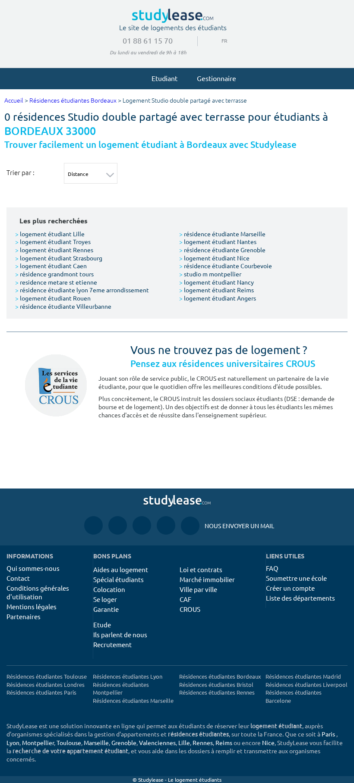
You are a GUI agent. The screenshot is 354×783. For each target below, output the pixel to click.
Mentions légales (31, 606)
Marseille (96, 742)
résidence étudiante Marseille (222, 234)
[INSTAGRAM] (117, 525)
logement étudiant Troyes (53, 241)
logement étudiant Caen (51, 265)
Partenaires (23, 616)
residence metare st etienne (56, 282)
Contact (18, 578)
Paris (328, 734)
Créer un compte (290, 588)
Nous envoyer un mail (227, 525)
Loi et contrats (201, 569)
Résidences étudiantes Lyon (127, 676)
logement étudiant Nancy (216, 282)
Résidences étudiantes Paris (41, 692)
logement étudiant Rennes (54, 250)
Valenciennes (157, 742)
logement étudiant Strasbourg (58, 258)
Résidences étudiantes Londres (45, 684)
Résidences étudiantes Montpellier (121, 688)
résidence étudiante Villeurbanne (63, 306)
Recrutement (112, 644)
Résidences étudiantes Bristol (216, 684)
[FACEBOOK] (93, 525)
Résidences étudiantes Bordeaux (73, 100)
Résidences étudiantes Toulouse (46, 676)
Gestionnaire (216, 78)
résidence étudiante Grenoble (222, 250)
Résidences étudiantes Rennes (217, 692)
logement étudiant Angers (217, 298)
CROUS (190, 609)
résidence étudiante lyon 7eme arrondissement (82, 290)
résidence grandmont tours (54, 274)
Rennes (203, 742)
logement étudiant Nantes (217, 241)
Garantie (106, 609)
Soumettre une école (296, 578)
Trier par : (20, 172)
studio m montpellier (210, 274)
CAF (185, 599)
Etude (102, 624)
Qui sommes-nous (33, 568)
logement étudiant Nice (214, 258)
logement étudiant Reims (216, 290)
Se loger (105, 599)
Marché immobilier (207, 579)
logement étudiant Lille (50, 234)
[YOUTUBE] (142, 525)
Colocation (109, 589)
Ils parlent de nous (120, 634)
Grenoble (123, 742)
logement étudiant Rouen (53, 298)
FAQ (272, 568)
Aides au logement (120, 569)
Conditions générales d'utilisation (37, 592)
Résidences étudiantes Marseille (133, 700)
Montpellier (38, 742)
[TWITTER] (166, 525)
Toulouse (69, 742)
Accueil (13, 100)
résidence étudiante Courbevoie (225, 265)
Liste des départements (300, 598)
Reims (223, 742)
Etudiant (164, 78)
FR (217, 40)
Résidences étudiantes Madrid (303, 676)
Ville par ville (198, 589)
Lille (184, 742)
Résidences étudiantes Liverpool (307, 684)
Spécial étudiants (118, 579)
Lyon (12, 742)
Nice (268, 742)
